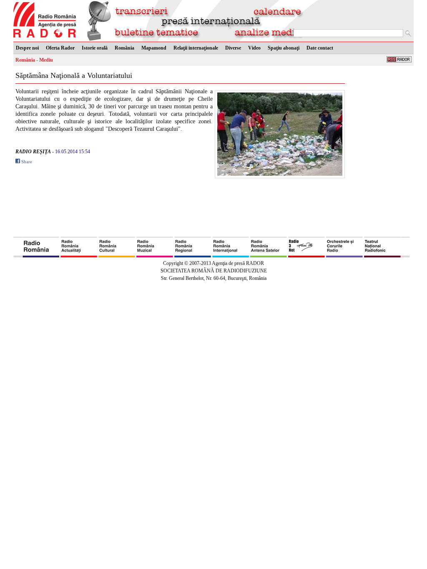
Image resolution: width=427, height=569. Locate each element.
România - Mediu (34, 60)
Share (26, 161)
